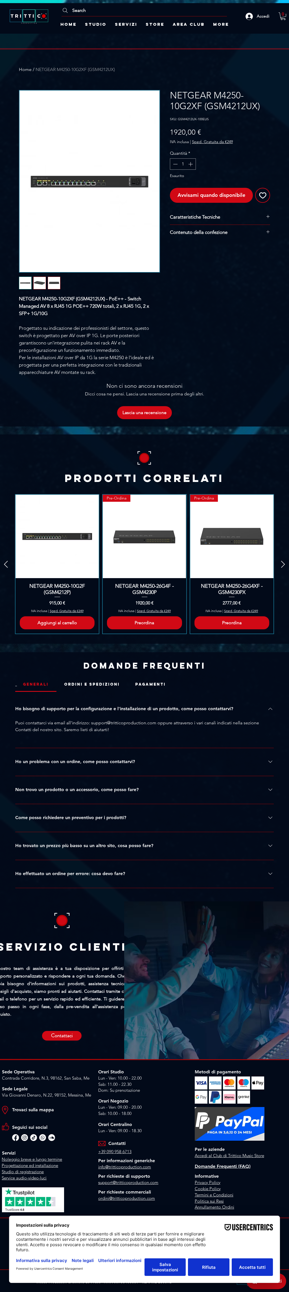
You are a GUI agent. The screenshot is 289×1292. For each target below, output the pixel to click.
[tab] (35, 684)
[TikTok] (33, 1137)
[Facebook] (15, 1137)
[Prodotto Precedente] (6, 564)
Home (25, 69)
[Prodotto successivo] (283, 564)
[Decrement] (175, 164)
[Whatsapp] (42, 1137)
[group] (144, 564)
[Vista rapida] (57, 536)
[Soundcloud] (51, 1137)
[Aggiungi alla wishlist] (262, 195)
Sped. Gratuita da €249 (212, 141)
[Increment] (191, 164)
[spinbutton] (183, 164)
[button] (283, 16)
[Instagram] (24, 1137)
